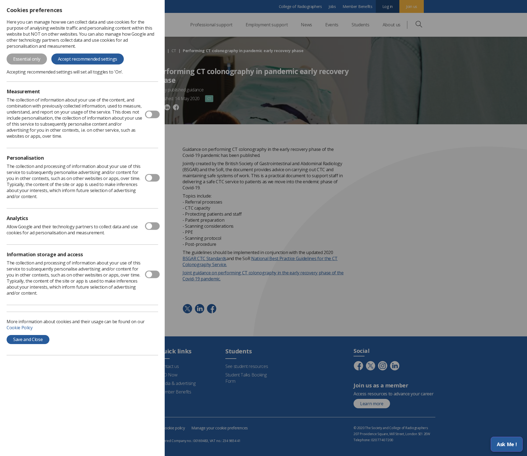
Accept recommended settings (87, 59)
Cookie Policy (20, 328)
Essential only (26, 59)
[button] (507, 444)
